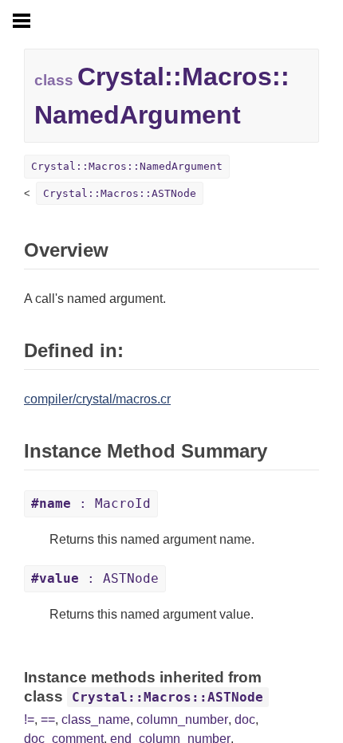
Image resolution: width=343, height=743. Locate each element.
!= (29, 719)
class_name (95, 719)
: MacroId (91, 503)
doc (245, 719)
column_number (182, 719)
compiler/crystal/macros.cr (97, 399)
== (48, 719)
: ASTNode (95, 578)
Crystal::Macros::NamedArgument (127, 166)
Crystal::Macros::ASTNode (119, 193)
